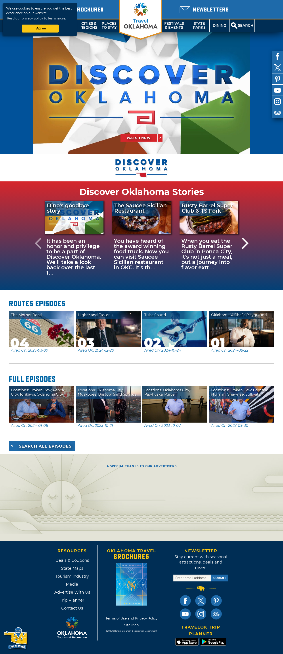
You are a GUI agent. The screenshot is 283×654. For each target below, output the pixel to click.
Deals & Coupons (72, 560)
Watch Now (139, 138)
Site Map (131, 625)
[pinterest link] (216, 600)
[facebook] (277, 56)
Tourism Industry (72, 576)
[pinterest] (277, 79)
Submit (219, 578)
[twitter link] (200, 600)
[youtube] (277, 90)
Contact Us (72, 608)
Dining (219, 25)
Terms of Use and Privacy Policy (131, 618)
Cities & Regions (88, 25)
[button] (37, 243)
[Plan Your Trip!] (16, 638)
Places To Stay (109, 25)
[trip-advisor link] (216, 613)
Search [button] (245, 25)
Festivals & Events (174, 25)
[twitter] (277, 67)
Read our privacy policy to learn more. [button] (36, 18)
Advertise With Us (72, 592)
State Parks (199, 25)
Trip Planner (72, 600)
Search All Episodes (45, 446)
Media (72, 584)
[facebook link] (185, 600)
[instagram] (277, 101)
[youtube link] (185, 613)
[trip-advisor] (277, 112)
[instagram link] (200, 613)
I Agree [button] (40, 28)
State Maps (72, 568)
